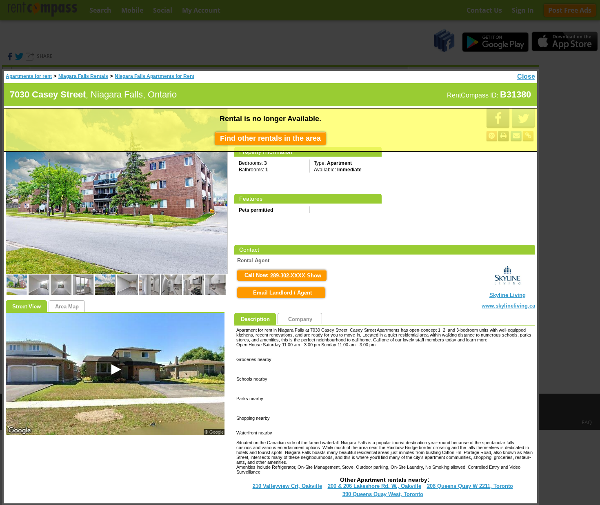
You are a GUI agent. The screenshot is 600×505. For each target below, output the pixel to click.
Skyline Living (507, 295)
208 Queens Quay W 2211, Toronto (470, 486)
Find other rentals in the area (270, 138)
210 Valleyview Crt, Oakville (287, 486)
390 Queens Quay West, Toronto (382, 494)
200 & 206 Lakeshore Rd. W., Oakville (374, 486)
